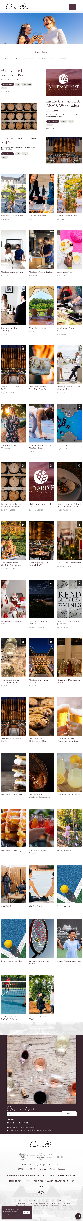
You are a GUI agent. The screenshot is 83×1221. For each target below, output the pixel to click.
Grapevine (60, 1181)
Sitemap (64, 1206)
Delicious (4, 157)
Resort (21, 1123)
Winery (29, 1123)
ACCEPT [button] (26, 1213)
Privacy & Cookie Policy (24, 1206)
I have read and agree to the (22, 1127)
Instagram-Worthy (26, 84)
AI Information (54, 1206)
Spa (15, 1123)
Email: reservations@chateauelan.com (49, 1169)
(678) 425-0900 (25, 1169)
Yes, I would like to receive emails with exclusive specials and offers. (30, 1130)
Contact (54, 1201)
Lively (17, 84)
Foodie (4, 88)
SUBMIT (69, 1113)
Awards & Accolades (36, 1175)
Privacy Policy (31, 1127)
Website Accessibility (41, 1206)
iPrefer (59, 1203)
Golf (9, 1123)
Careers (67, 1201)
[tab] (37, 52)
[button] (7, 58)
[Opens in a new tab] (39, 1192)
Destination (23, 1201)
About (42, 1186)
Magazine (47, 1201)
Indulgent (25, 154)
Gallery (49, 1181)
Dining (52, 1175)
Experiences (15, 1181)
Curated (49, 125)
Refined (71, 121)
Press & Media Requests (20, 1203)
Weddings (38, 1181)
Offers (70, 1181)
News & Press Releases (37, 1203)
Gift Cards (67, 1203)
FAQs (61, 1201)
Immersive (63, 121)
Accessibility (51, 1203)
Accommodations (15, 1175)
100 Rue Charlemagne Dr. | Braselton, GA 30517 (41, 1164)
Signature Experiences (7, 84)
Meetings (27, 1181)
